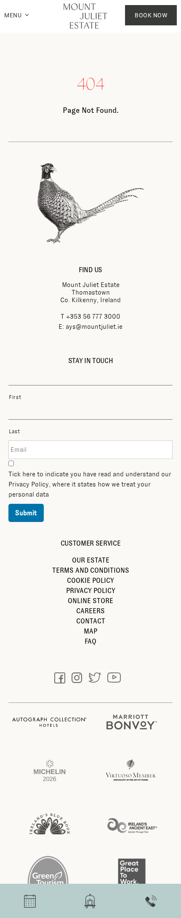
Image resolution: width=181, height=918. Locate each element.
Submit (26, 512)
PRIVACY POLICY (90, 590)
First (15, 397)
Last (14, 431)
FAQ (90, 641)
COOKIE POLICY (90, 580)
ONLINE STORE (90, 600)
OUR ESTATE (90, 560)
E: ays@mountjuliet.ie (90, 327)
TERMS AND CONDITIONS (90, 570)
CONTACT (90, 621)
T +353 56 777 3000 (90, 316)
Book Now (151, 15)
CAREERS (90, 611)
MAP (90, 631)
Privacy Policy (28, 484)
